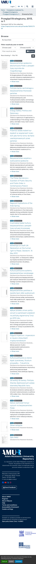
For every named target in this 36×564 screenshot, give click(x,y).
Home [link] (3, 10)
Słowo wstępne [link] (16, 425)
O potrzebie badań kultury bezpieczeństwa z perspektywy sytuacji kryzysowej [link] (21, 225)
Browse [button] (31, 51)
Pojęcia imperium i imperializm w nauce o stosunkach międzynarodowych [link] (22, 338)
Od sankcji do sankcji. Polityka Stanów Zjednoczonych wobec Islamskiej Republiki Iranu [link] (22, 383)
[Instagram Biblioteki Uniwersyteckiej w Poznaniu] (10, 483)
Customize (18, 561)
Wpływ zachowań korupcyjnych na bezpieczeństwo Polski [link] (21, 405)
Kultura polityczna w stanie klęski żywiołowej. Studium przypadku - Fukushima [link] (21, 360)
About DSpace (7, 501)
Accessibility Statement (10, 507)
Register (5, 499)
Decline (11, 561)
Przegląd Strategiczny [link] (10, 12)
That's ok (4, 561)
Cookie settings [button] (7, 509)
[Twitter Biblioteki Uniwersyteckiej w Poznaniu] (8, 483)
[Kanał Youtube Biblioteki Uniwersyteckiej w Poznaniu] (6, 483)
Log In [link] (13, 6)
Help (3, 503)
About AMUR (6, 497)
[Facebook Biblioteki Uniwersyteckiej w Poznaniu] (3, 483)
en (19, 6)
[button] (6, 2)
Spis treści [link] (14, 437)
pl (22, 6)
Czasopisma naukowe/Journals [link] (15, 10)
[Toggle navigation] (32, 6)
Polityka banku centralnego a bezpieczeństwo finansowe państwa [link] (21, 90)
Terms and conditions (9, 505)
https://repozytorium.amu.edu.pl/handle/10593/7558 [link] (18, 27)
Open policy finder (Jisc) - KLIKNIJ (12, 521)
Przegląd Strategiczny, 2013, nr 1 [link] (11, 14)
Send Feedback (10, 487)
